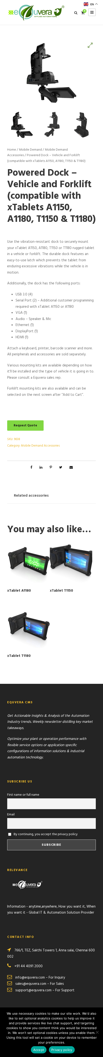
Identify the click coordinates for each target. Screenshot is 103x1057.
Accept (38, 1050)
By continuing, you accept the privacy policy (45, 834)
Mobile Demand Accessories (40, 445)
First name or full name (23, 795)
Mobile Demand (30, 150)
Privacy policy (61, 1050)
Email (11, 814)
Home (11, 150)
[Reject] (97, 1032)
